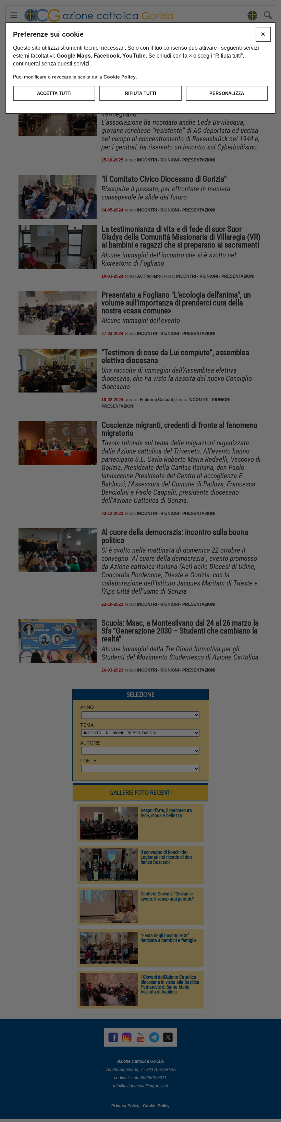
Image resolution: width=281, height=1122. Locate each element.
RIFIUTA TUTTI (140, 93)
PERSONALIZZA (226, 93)
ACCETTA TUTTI (54, 93)
